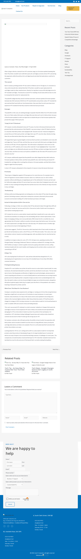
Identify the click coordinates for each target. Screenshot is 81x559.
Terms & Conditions (8, 522)
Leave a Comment (9, 67)
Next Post (56, 349)
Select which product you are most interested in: (18, 481)
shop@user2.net (19, 1)
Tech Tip (67, 72)
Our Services (51, 5)
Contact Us (19, 11)
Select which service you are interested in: (17, 475)
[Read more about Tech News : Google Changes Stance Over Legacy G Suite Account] (44, 363)
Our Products (25, 5)
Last (23, 465)
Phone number (10, 472)
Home (17, 5)
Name (8, 459)
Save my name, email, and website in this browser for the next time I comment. (27, 422)
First (23, 462)
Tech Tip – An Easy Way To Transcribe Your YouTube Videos (15, 369)
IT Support (68, 58)
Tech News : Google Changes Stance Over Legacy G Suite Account (43, 369)
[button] (73, 8)
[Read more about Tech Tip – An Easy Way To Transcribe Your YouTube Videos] (17, 363)
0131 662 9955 (7, 1)
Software (67, 67)
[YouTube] (78, 1)
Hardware (67, 55)
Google (67, 53)
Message (8, 487)
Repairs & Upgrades (38, 5)
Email (7, 469)
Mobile (67, 61)
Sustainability (68, 69)
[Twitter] (76, 1)
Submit (10, 504)
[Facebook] (74, 1)
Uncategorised (69, 75)
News (16, 67)
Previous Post (6, 349)
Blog (59, 5)
